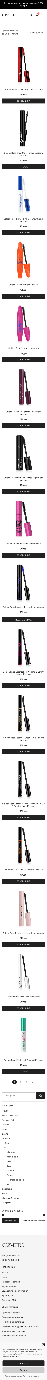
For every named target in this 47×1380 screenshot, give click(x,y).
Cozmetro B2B (9, 1300)
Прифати (23, 1363)
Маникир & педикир (11, 1198)
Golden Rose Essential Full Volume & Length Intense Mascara (23, 673)
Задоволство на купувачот (15, 1291)
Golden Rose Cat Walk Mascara (23, 284)
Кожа (4, 1129)
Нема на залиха (23, 620)
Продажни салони (11, 1282)
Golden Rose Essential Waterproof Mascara (23, 869)
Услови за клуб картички (14, 1335)
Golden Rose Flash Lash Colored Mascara (23, 1060)
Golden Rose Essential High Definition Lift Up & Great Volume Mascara (23, 804)
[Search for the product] (40, 1095)
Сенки (10, 1175)
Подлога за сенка (15, 1180)
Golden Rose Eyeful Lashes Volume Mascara (23, 933)
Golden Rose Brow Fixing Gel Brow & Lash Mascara (23, 220)
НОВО (5, 1111)
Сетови (5, 1124)
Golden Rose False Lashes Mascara (23, 996)
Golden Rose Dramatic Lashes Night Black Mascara (23, 478)
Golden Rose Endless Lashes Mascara (23, 543)
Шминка (6, 1138)
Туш (9, 1166)
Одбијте (23, 1370)
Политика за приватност (32, 1376)
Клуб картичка (9, 1286)
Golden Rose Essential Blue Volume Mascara (23, 607)
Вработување (8, 1295)
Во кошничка (23, 101)
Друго (5, 1134)
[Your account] (30, 15)
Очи (6, 1147)
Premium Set (8, 1120)
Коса (4, 1193)
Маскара (11, 1152)
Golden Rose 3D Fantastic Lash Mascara (24, 89)
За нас (5, 1272)
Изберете (23, 167)
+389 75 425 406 (10, 1260)
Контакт (6, 1277)
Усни (6, 1184)
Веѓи (9, 1161)
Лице (6, 1143)
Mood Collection (10, 1115)
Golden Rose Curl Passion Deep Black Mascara (23, 412)
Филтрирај (10, 1220)
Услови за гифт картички (14, 1331)
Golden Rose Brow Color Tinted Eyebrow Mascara (23, 154)
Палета (10, 1170)
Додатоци (7, 1189)
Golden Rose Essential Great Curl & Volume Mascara (23, 738)
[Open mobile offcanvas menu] (43, 15)
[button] (43, 1344)
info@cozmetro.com (11, 1255)
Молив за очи (13, 1156)
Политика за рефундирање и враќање (20, 1326)
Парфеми (6, 1202)
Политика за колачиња (13, 1376)
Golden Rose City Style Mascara (23, 348)
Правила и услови (11, 1312)
